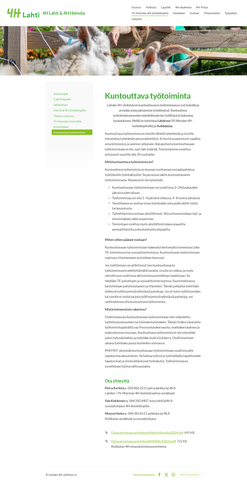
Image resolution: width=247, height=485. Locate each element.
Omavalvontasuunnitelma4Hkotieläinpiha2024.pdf (147, 433)
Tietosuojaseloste (144, 474)
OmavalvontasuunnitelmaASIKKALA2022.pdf (143, 441)
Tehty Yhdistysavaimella (189, 475)
